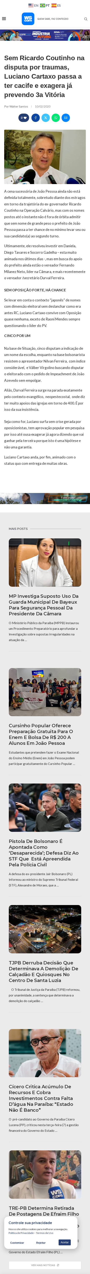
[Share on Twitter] (45, 118)
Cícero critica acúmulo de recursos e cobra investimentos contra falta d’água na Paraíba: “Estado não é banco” (41, 1098)
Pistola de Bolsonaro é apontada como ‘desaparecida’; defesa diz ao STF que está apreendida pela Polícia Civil (43, 853)
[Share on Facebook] (35, 118)
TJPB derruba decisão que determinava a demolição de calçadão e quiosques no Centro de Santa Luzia (43, 971)
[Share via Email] (66, 118)
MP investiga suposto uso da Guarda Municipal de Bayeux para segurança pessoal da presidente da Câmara (43, 605)
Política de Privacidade (21, 1232)
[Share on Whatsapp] (55, 118)
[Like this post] (25, 118)
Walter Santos (19, 106)
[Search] (86, 19)
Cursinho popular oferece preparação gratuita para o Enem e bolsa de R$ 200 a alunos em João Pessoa (41, 734)
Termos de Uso (44, 1232)
